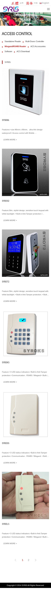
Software (8, 51)
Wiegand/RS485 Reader (15, 46)
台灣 (21, 3)
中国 (36, 3)
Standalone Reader (13, 41)
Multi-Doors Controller (34, 41)
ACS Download (23, 51)
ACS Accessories (38, 46)
